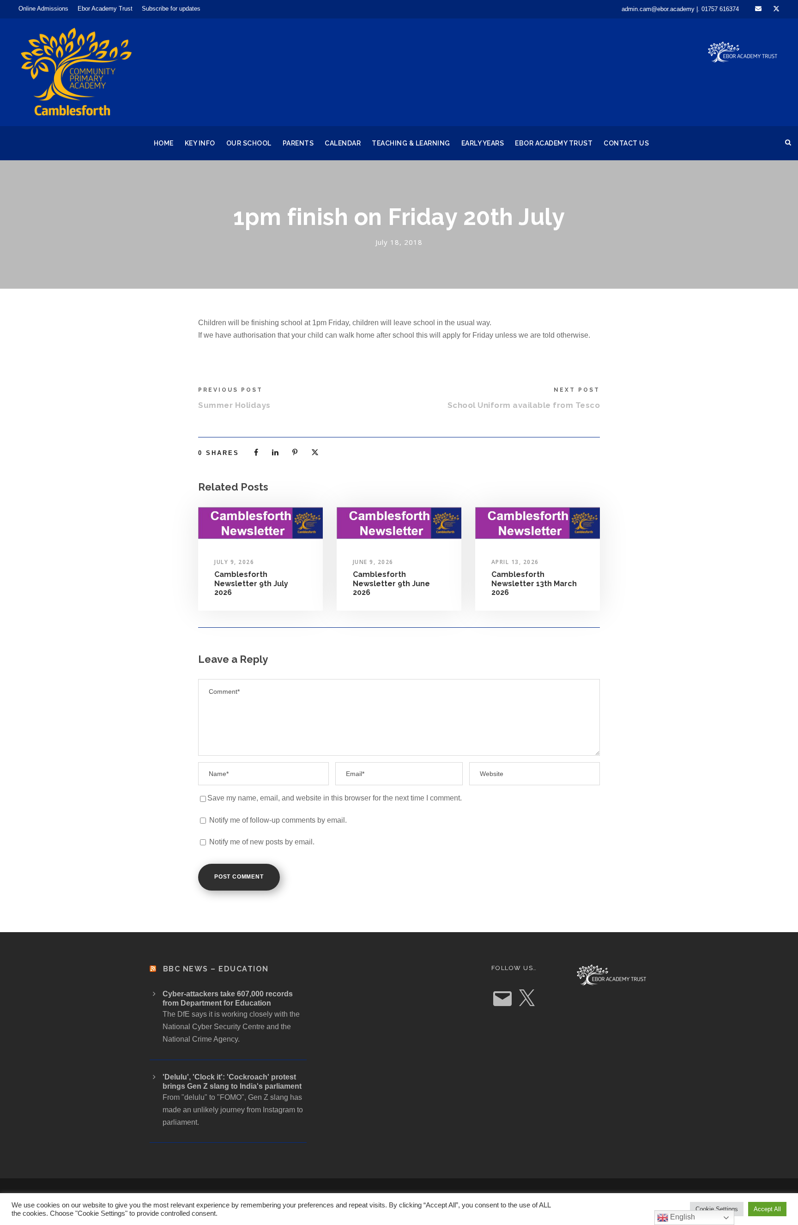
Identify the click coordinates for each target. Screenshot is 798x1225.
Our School (249, 143)
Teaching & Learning (411, 143)
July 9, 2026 (234, 562)
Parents (298, 143)
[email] (758, 8)
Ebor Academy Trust (105, 8)
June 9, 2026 (373, 562)
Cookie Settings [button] (716, 1209)
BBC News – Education (216, 968)
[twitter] (776, 8)
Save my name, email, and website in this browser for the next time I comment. (334, 798)
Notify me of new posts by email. (261, 842)
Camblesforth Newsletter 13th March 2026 (534, 583)
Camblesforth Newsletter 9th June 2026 (391, 583)
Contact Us (626, 143)
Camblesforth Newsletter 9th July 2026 (251, 583)
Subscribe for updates (171, 8)
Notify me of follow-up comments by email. (278, 820)
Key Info (200, 143)
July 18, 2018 (399, 242)
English (681, 1217)
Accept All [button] (767, 1209)
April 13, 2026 (515, 562)
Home (164, 143)
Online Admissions (43, 8)
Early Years (482, 143)
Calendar (343, 143)
